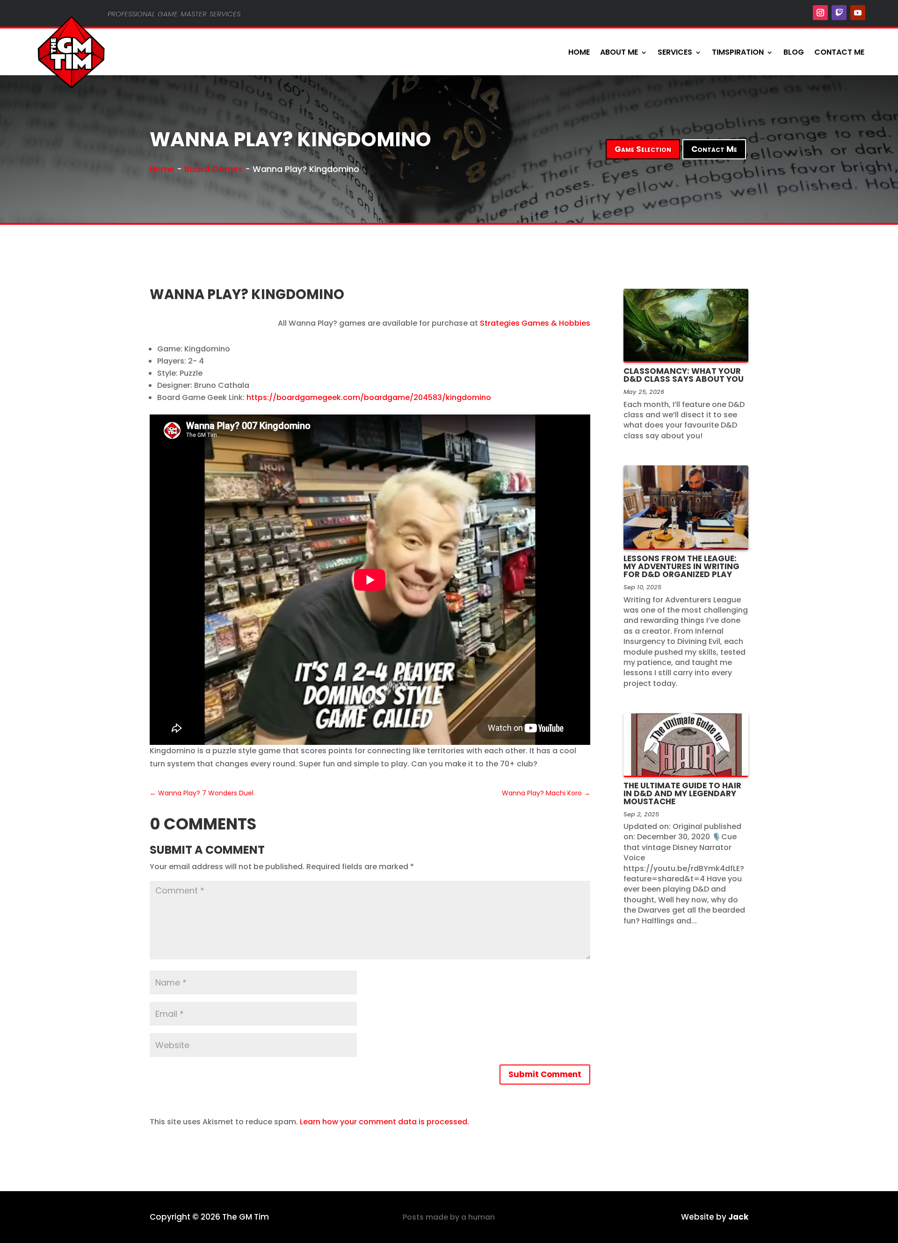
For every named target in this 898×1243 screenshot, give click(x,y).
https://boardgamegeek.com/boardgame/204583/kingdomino (368, 397)
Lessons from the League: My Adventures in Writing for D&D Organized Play (681, 566)
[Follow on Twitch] (839, 12)
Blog (793, 52)
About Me (619, 52)
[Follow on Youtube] (857, 12)
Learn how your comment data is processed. (384, 1121)
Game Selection (643, 149)
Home (579, 52)
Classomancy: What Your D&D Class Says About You (683, 375)
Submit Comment (544, 1074)
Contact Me (839, 52)
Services (675, 52)
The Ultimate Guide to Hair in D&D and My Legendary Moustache (682, 793)
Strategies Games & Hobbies (535, 323)
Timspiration (738, 52)
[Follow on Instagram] (820, 12)
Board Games (213, 169)
